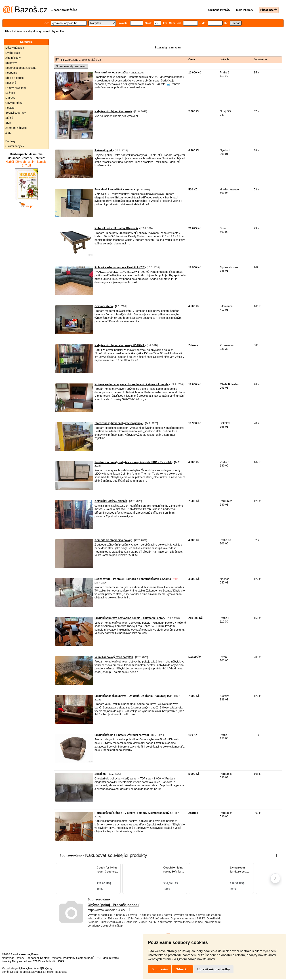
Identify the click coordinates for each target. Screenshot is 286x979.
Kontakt (44, 958)
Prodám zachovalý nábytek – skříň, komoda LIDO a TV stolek (133, 462)
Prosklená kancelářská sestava (115, 189)
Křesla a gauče (14, 77)
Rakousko (61, 971)
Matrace (10, 97)
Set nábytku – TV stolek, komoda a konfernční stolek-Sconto (133, 579)
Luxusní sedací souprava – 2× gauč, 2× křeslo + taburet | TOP (133, 696)
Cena (191, 59)
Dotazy (20, 958)
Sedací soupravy (15, 112)
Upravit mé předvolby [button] (213, 969)
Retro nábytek (104, 150)
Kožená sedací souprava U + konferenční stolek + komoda (131, 384)
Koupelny (11, 72)
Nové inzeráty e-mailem (71, 66)
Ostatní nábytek (14, 146)
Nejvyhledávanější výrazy (36, 968)
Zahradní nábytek (16, 127)
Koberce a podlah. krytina (20, 67)
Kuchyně (10, 82)
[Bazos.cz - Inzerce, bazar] (25, 12)
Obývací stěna (104, 306)
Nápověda (8, 958)
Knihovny (11, 63)
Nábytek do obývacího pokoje (113, 111)
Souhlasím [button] (159, 969)
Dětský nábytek (14, 47)
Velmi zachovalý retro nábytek (114, 657)
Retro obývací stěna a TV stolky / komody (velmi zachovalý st (133, 812)
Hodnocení (32, 958)
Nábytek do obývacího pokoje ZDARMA (120, 345)
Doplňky (10, 141)
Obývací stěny (13, 102)
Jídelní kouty (13, 57)
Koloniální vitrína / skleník (111, 501)
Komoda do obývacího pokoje (113, 540)
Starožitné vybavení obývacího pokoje (119, 423)
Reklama (56, 958)
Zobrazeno (260, 59)
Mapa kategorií (11, 968)
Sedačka (100, 773)
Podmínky (69, 958)
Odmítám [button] (182, 969)
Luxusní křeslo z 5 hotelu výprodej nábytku (122, 735)
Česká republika (20, 971)
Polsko (49, 971)
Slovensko (37, 971)
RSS (98, 958)
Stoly (8, 122)
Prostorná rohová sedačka (111, 72)
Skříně (9, 117)
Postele (10, 107)
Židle (8, 132)
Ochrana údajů (85, 958)
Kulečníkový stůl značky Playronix (116, 228)
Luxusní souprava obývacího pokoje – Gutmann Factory (130, 618)
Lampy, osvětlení (15, 88)
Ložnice (10, 92)
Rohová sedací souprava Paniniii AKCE (120, 267)
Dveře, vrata (12, 52)
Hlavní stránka (14, 31)
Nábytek (30, 31)
